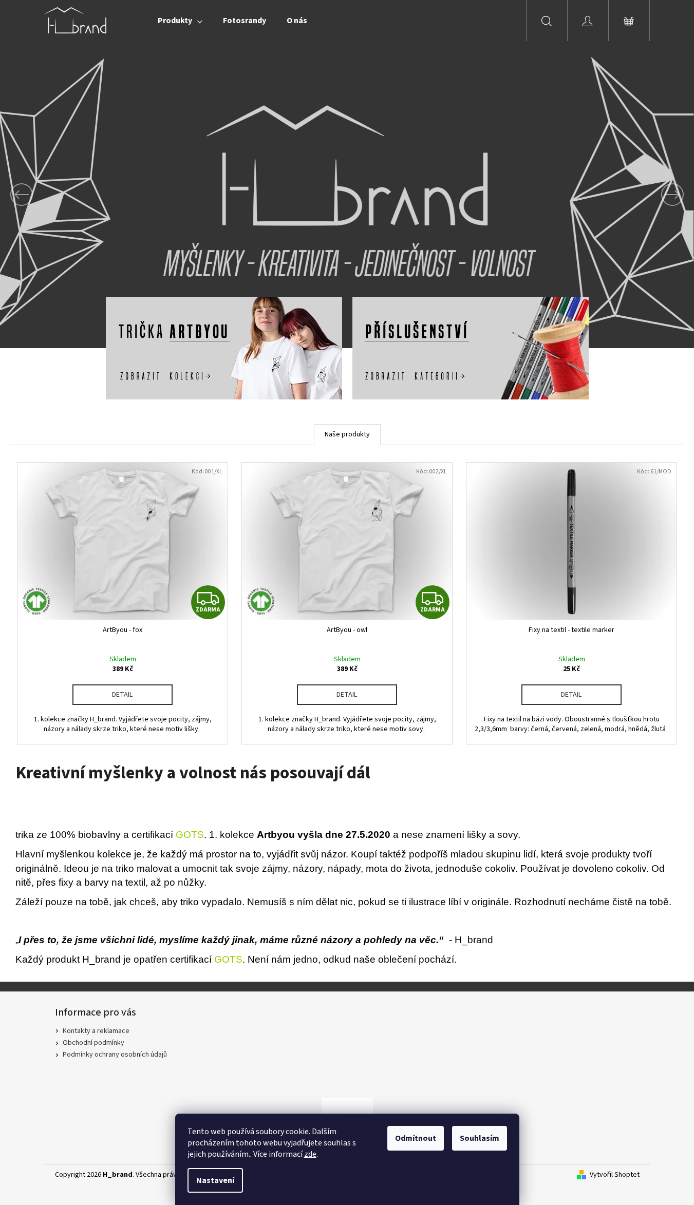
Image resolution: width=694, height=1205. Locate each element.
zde (310, 1154)
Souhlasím (479, 1138)
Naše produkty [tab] (347, 434)
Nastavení (215, 1180)
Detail (122, 695)
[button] (52, 194)
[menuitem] (180, 20)
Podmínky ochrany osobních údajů (115, 1054)
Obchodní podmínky (93, 1043)
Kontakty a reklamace (96, 1031)
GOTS (190, 834)
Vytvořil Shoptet (615, 1175)
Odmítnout (415, 1138)
